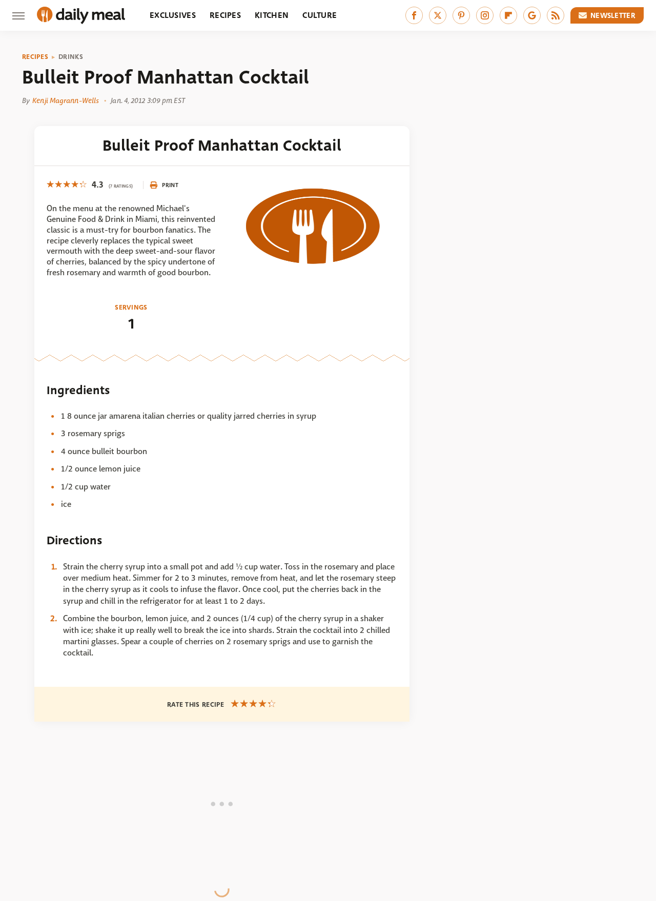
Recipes (225, 15)
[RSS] (555, 15)
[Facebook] (414, 15)
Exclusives (173, 15)
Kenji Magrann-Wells (65, 100)
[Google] (532, 15)
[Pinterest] (461, 15)
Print (170, 185)
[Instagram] (485, 15)
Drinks (70, 56)
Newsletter (613, 15)
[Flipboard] (508, 15)
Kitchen (272, 15)
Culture (319, 15)
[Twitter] (437, 15)
